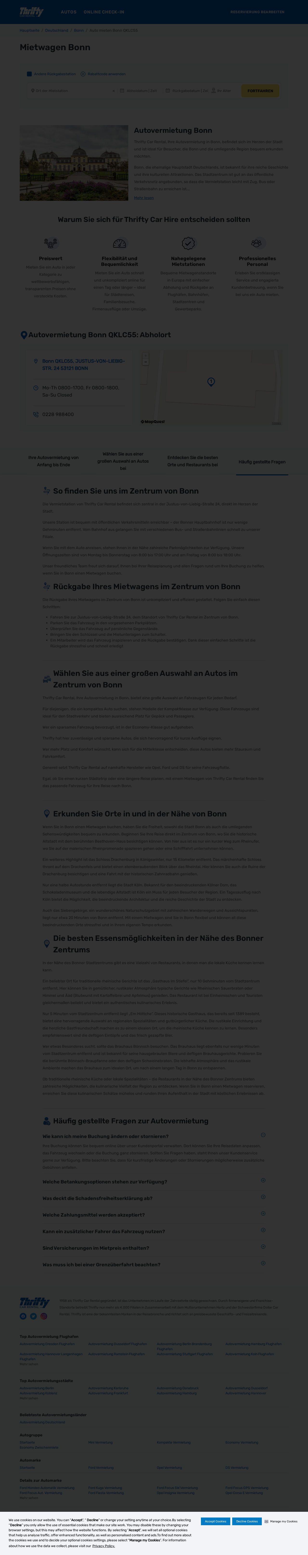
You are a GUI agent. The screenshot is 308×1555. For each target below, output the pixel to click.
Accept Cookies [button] (215, 1521)
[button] (281, 1521)
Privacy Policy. (103, 1546)
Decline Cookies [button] (247, 1521)
